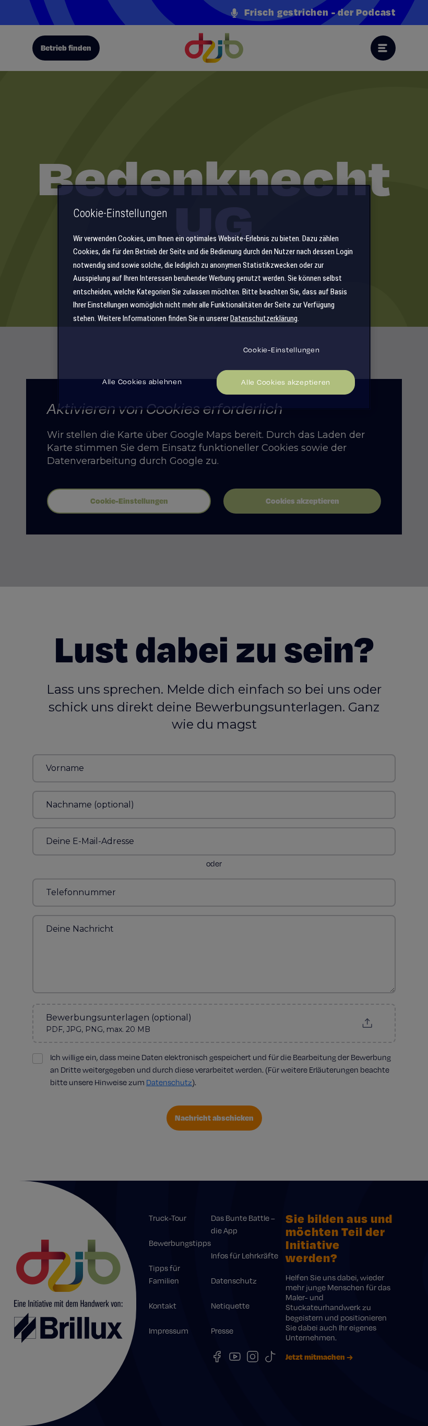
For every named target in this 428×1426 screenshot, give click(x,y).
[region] (214, 297)
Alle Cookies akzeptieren (285, 382)
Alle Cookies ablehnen (142, 381)
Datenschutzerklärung (264, 318)
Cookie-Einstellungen (281, 349)
